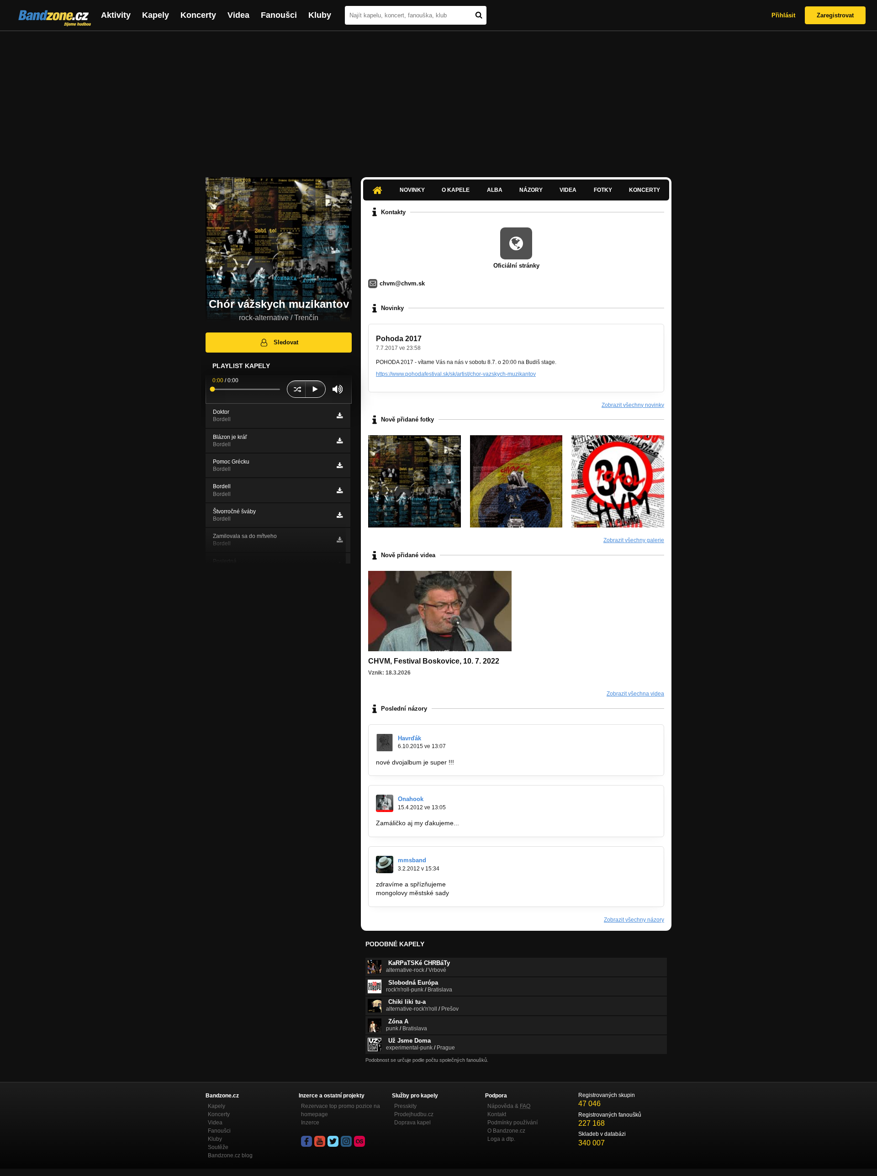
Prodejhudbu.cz (413, 1114)
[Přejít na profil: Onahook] (384, 803)
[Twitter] (333, 1141)
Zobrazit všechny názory (634, 920)
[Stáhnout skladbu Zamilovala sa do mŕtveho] (339, 540)
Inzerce (310, 1122)
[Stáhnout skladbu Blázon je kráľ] (339, 441)
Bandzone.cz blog (230, 1155)
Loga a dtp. (501, 1139)
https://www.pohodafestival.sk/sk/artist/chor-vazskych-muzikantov (456, 374)
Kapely (155, 15)
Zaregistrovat (835, 15)
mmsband (412, 860)
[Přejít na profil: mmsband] (384, 864)
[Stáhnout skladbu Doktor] (339, 415)
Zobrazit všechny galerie (633, 540)
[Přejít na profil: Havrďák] (384, 742)
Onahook (410, 799)
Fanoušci (279, 15)
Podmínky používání (512, 1122)
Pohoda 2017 (399, 339)
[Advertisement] (438, 99)
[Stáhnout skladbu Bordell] (339, 490)
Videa (238, 15)
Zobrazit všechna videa (635, 694)
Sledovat (286, 342)
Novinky (412, 190)
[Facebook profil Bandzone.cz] (306, 1141)
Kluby (319, 15)
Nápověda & (508, 1106)
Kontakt (496, 1114)
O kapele (456, 190)
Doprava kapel (412, 1122)
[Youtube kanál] (319, 1141)
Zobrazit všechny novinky (633, 405)
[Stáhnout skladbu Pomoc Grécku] (339, 465)
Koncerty (198, 15)
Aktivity (116, 15)
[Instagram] (346, 1141)
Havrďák (409, 738)
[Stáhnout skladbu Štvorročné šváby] (339, 515)
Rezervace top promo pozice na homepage (340, 1110)
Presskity (405, 1106)
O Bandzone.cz (506, 1131)
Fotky (603, 190)
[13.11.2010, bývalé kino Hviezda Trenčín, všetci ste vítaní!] (617, 481)
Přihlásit (783, 15)
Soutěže (218, 1147)
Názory (531, 190)
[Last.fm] (359, 1141)
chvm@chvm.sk (402, 283)
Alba (494, 190)
